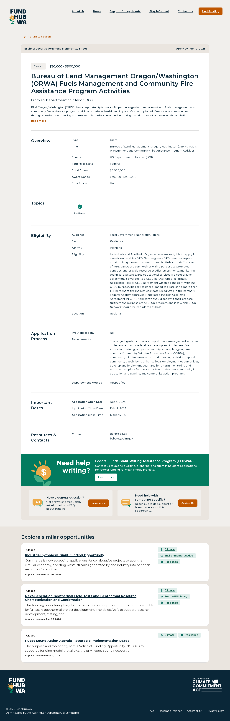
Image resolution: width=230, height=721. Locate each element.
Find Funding (210, 11)
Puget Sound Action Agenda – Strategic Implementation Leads (77, 641)
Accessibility (194, 710)
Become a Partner (170, 710)
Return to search (39, 36)
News (97, 11)
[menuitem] (78, 11)
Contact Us (185, 11)
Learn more (106, 477)
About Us (78, 11)
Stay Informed (159, 11)
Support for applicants (125, 11)
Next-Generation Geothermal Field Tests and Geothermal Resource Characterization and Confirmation (80, 598)
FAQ (151, 710)
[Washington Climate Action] (207, 685)
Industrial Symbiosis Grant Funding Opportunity (64, 555)
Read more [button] (38, 120)
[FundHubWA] (18, 16)
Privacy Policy (215, 710)
